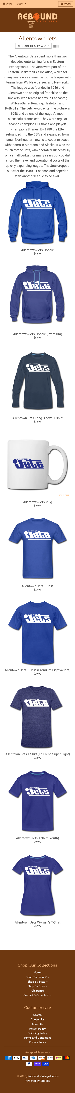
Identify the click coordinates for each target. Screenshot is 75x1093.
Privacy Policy (37, 1042)
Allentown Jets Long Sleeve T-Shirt (37, 418)
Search (37, 1015)
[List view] (57, 46)
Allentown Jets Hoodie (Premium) (37, 334)
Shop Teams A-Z (36, 977)
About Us (37, 1024)
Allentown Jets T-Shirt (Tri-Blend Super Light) (37, 754)
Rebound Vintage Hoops (43, 1076)
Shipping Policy (37, 1033)
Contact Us (37, 1019)
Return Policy (37, 1028)
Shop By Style (36, 986)
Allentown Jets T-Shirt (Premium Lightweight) (37, 670)
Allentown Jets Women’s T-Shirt (37, 922)
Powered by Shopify (37, 1081)
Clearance (37, 990)
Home (37, 972)
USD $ (20, 3)
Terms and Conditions (37, 1037)
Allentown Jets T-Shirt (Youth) (37, 838)
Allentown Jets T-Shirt (37, 586)
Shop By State (36, 981)
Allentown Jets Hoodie (37, 250)
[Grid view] (54, 46)
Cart (67, 3)
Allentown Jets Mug (37, 502)
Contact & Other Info (36, 995)
